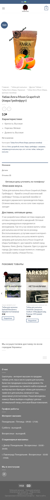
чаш (16, 379)
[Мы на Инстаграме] (4, 474)
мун (20, 149)
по (32, 376)
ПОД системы (35, 492)
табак (33, 149)
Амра (27, 147)
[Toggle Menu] (45, 358)
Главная (5, 87)
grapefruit (15, 147)
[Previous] (2, 298)
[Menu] (3, 8)
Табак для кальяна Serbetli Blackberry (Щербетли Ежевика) (10, 309)
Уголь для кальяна (33, 490)
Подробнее (8, 318)
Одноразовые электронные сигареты (19, 496)
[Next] (48, 298)
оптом (28, 149)
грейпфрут (33, 147)
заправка (41, 147)
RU (22, 2)
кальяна (40, 379)
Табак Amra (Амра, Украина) (13, 90)
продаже (37, 376)
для (34, 379)
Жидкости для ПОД (25, 494)
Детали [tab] (5, 170)
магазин (26, 376)
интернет (18, 376)
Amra (9, 147)
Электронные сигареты (18, 492)
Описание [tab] (6, 165)
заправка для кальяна (10, 149)
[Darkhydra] (25, 8)
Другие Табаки (35, 87)
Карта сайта (41, 496)
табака (5, 379)
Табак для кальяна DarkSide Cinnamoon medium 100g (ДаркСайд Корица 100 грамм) (36, 310)
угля (11, 379)
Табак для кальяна (19, 87)
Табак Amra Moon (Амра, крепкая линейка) (26, 143)
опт (24, 149)
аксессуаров (26, 379)
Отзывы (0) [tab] (6, 175)
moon (22, 147)
